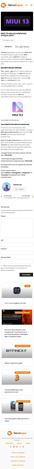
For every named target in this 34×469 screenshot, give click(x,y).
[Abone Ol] (22, 46)
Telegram (25, 173)
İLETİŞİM (27, 443)
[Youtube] (14, 446)
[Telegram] (17, 446)
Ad (2, 240)
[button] (26, 5)
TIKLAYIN (8, 155)
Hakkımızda (9, 443)
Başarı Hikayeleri (17, 465)
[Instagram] (20, 446)
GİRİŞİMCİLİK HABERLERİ (18, 461)
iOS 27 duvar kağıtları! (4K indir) (15, 303)
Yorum (3, 216)
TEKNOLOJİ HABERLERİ (18, 453)
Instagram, (16, 173)
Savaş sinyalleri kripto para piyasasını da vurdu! (14, 391)
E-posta (4, 249)
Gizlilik (19, 443)
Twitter (7, 173)
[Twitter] (10, 446)
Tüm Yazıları (19, 189)
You (2, 175)
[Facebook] (23, 446)
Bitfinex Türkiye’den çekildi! (13, 363)
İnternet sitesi (5, 257)
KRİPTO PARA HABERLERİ (18, 457)
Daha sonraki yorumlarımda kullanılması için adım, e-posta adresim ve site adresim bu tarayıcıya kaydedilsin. (16, 268)
